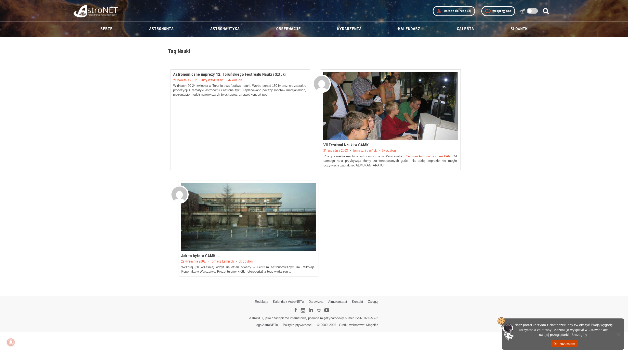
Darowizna (316, 301)
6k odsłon (245, 261)
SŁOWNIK (519, 28)
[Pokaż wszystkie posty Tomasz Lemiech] (179, 194)
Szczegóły (579, 335)
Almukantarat (337, 301)
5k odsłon (389, 150)
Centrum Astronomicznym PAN (428, 156)
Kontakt (357, 301)
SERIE (106, 28)
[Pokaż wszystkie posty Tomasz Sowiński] (322, 84)
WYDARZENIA (349, 28)
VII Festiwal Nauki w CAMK (345, 144)
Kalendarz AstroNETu (288, 301)
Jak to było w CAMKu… (200, 255)
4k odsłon (235, 80)
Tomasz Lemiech (222, 261)
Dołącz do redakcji (453, 11)
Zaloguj (373, 301)
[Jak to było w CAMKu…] (248, 217)
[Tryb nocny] (532, 11)
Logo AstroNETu (266, 325)
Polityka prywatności (297, 325)
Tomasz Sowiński (365, 150)
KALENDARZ (409, 28)
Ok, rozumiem (564, 344)
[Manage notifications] (11, 342)
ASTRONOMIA (161, 28)
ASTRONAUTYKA (225, 28)
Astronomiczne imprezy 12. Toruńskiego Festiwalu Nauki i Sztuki (229, 74)
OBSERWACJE (288, 28)
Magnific (372, 325)
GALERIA (465, 28)
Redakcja (261, 301)
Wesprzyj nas (498, 11)
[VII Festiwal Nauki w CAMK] (390, 106)
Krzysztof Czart (212, 80)
